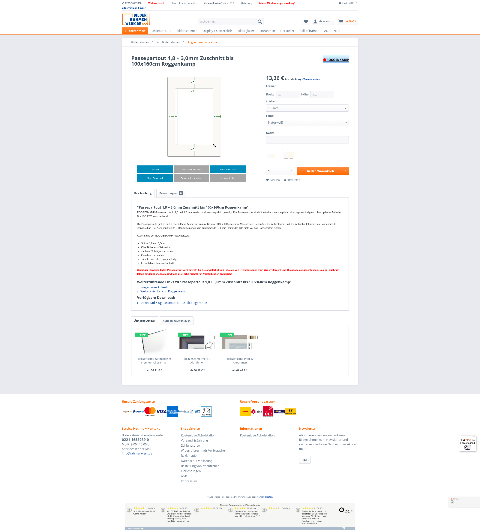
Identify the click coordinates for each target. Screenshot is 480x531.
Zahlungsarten (191, 445)
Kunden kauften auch (176, 320)
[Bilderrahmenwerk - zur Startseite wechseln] (136, 19)
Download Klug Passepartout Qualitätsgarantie (173, 303)
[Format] (280, 88)
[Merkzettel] (306, 21)
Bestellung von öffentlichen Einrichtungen (200, 468)
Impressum (189, 481)
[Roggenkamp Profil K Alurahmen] (240, 342)
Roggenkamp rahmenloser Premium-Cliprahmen (154, 360)
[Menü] (474, 437)
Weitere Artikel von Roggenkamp (163, 291)
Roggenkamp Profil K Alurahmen (240, 360)
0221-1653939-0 (135, 439)
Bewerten (293, 180)
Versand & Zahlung (194, 440)
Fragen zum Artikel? (154, 287)
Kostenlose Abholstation (198, 435)
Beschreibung (143, 193)
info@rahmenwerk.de (137, 453)
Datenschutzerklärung (196, 461)
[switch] (467, 447)
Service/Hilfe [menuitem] (348, 3)
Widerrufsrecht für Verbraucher (203, 450)
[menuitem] (231, 21)
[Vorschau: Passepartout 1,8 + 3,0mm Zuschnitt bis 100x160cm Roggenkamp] (272, 155)
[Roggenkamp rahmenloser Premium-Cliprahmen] (154, 342)
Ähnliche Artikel (144, 320)
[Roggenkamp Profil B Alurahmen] (197, 342)
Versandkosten (265, 496)
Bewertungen (170, 193)
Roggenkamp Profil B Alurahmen (197, 360)
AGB (184, 476)
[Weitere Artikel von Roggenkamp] (336, 61)
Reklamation (190, 456)
